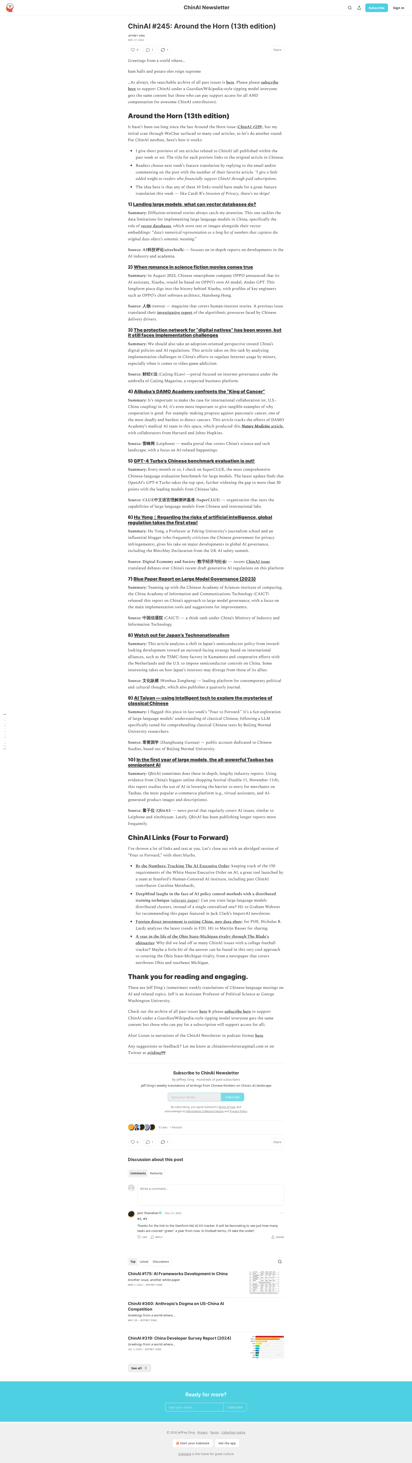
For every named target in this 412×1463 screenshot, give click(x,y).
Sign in (398, 8)
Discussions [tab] (161, 1262)
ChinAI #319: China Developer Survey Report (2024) (179, 1338)
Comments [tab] (138, 1173)
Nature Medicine (256, 426)
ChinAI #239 (249, 127)
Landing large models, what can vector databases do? (194, 204)
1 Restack (176, 1127)
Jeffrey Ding (136, 35)
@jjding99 (156, 1053)
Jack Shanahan (148, 1213)
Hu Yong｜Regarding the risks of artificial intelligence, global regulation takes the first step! (200, 519)
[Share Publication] (359, 7)
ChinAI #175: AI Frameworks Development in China (178, 1273)
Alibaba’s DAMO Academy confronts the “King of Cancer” (199, 391)
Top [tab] (132, 1262)
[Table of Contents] (5, 732)
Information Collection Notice (205, 1111)
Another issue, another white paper (154, 1280)
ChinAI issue (258, 562)
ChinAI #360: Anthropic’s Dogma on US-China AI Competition (176, 1306)
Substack (184, 1454)
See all (136, 1368)
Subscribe (377, 8)
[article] (206, 1282)
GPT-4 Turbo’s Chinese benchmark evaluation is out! (194, 461)
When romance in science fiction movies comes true (193, 267)
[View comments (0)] (169, 1290)
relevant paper (185, 900)
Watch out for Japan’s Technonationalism (181, 635)
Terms (214, 1432)
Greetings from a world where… (151, 1315)
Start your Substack (194, 1443)
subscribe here (237, 1011)
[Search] (349, 7)
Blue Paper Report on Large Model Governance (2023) (194, 579)
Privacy (202, 1432)
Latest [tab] (144, 1262)
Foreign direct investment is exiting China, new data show (189, 922)
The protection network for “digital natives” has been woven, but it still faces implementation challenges (205, 332)
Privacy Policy (238, 1111)
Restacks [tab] (156, 1173)
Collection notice (233, 1432)
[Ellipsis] (282, 1212)
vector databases (156, 226)
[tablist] (146, 1173)
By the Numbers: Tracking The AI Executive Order (182, 866)
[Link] (121, 115)
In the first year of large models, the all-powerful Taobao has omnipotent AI (200, 762)
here (230, 82)
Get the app (227, 1443)
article (276, 426)
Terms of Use (226, 1107)
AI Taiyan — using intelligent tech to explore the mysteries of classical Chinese (200, 700)
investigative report (174, 312)
